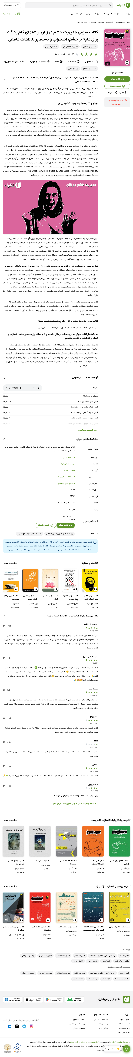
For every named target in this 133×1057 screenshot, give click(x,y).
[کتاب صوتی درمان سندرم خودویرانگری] (11, 580)
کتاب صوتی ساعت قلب (67, 927)
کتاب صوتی (93, 1042)
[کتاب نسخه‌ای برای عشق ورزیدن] (119, 841)
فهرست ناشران (79, 1028)
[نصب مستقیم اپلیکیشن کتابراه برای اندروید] (74, 999)
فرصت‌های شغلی (123, 1032)
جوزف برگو (100, 868)
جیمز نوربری (46, 865)
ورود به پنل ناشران (77, 1024)
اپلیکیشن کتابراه (9, 14)
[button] (117, 47)
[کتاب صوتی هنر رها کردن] (119, 907)
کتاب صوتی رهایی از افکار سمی (30, 598)
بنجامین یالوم (71, 931)
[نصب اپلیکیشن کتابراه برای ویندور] (12, 999)
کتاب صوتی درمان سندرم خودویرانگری (11, 598)
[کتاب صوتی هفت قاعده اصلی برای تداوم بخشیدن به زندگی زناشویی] (93, 907)
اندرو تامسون (72, 603)
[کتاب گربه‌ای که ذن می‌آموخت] (13, 841)
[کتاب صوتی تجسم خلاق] (50, 580)
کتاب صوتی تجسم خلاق (50, 598)
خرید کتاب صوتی (117, 79)
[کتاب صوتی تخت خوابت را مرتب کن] (13, 907)
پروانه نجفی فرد (68, 464)
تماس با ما (103, 1028)
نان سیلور (100, 934)
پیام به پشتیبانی (101, 1019)
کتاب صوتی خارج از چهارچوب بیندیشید (70, 598)
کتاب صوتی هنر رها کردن (119, 927)
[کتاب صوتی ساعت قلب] (66, 907)
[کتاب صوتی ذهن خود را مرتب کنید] (90, 580)
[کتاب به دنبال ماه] (40, 841)
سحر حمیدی (69, 470)
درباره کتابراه (125, 1019)
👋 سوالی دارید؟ (112, 1049)
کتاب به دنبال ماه (43, 860)
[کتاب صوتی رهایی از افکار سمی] (30, 580)
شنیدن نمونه (115, 86)
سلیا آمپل (73, 868)
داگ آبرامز (47, 934)
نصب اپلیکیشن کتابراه (119, 1042)
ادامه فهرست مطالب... (88, 430)
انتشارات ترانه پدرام (66, 483)
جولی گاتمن (125, 868)
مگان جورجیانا (92, 603)
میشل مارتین (69, 457)
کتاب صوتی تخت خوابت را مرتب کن (13, 929)
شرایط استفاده (124, 1024)
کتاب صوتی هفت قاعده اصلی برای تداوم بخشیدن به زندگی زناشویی (93, 929)
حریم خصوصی (124, 1028)
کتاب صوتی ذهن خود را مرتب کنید (91, 598)
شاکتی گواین (53, 603)
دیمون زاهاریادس (123, 931)
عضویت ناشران (79, 1019)
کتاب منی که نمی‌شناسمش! (98, 862)
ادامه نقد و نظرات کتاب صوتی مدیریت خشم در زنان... (74, 803)
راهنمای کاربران (102, 1024)
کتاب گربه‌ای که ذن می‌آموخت (16, 862)
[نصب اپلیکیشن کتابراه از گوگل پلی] (54, 999)
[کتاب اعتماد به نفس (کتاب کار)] (66, 841)
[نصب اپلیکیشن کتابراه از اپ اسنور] (33, 999)
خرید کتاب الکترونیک (78, 1042)
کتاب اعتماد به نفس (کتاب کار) (68, 862)
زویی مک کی (33, 603)
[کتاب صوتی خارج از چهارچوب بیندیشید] (70, 580)
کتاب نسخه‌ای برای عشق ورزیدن (120, 862)
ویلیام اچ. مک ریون (16, 934)
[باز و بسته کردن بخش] (4, 80)
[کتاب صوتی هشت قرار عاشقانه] (40, 907)
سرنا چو (16, 603)
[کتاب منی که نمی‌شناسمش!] (93, 841)
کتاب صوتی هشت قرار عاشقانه (41, 929)
